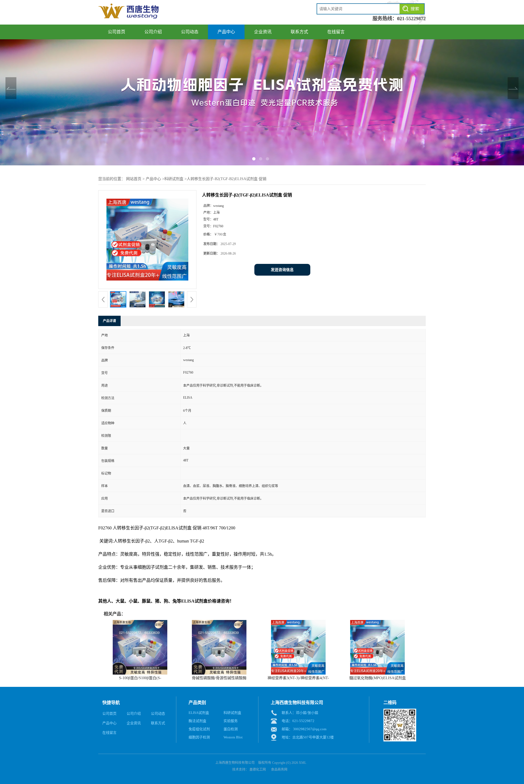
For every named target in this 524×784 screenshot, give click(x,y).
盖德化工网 (257, 769)
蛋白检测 (231, 729)
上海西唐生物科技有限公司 (235, 763)
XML (302, 763)
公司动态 (189, 31)
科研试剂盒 (173, 179)
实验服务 (231, 721)
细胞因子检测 (199, 737)
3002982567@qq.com (309, 729)
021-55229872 (411, 18)
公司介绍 (153, 31)
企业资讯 (263, 31)
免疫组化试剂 (199, 729)
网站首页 (133, 179)
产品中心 (226, 31)
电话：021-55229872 (298, 721)
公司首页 (116, 31)
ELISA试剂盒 (199, 713)
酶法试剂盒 (197, 721)
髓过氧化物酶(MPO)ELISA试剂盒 (377, 678)
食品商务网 (279, 769)
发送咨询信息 (282, 270)
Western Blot (233, 737)
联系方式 (299, 31)
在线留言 (336, 31)
